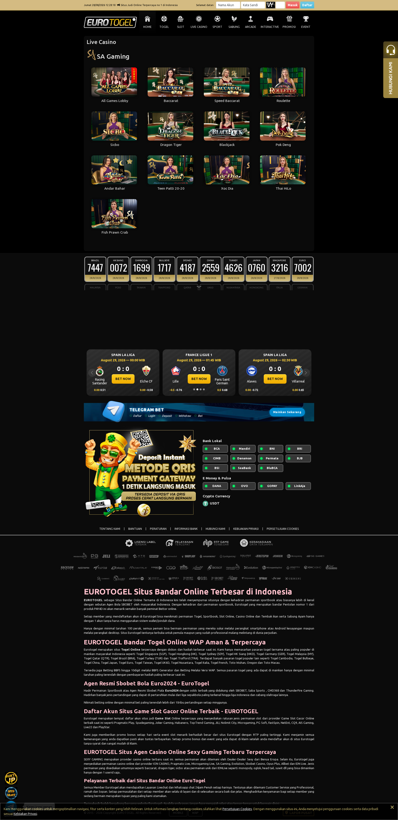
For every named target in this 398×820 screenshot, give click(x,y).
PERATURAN (158, 528)
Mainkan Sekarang (287, 412)
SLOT (180, 26)
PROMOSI (289, 26)
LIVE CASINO (199, 26)
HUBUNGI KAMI (215, 528)
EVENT (305, 26)
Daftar (307, 5)
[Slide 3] (201, 389)
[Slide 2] (197, 389)
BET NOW (123, 379)
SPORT (217, 26)
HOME (147, 26)
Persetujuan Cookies (237, 809)
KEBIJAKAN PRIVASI (246, 528)
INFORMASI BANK (186, 528)
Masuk (293, 5)
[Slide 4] (204, 389)
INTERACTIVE (270, 26)
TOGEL (164, 26)
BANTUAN (135, 528)
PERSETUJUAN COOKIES (283, 528)
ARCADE (250, 26)
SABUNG (234, 26)
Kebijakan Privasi (25, 814)
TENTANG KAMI (109, 528)
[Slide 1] (194, 389)
